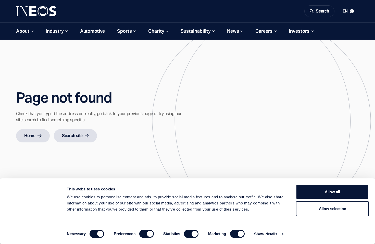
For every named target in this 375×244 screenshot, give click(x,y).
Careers (263, 31)
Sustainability (196, 31)
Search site (72, 135)
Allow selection (332, 208)
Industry (55, 31)
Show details (265, 234)
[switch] (146, 234)
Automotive (92, 31)
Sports (124, 31)
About (22, 31)
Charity (156, 31)
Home (29, 135)
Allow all (332, 192)
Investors (299, 31)
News (233, 31)
